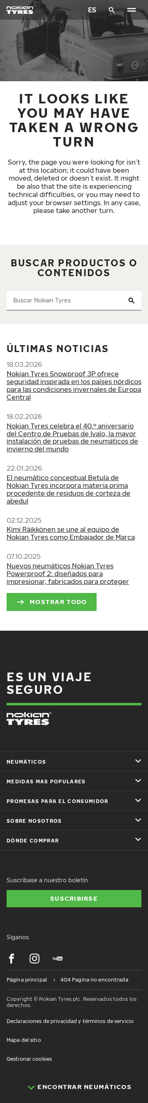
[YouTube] (57, 958)
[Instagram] (34, 958)
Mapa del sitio (24, 1040)
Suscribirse (74, 898)
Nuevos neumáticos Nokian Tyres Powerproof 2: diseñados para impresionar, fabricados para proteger (68, 574)
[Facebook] (11, 958)
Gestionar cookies (29, 1059)
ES (92, 10)
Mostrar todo (58, 601)
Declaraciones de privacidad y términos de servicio (70, 1021)
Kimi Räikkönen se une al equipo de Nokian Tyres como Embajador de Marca (71, 533)
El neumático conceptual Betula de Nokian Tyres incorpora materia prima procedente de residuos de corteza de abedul (68, 489)
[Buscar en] (112, 10)
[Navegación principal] (131, 10)
